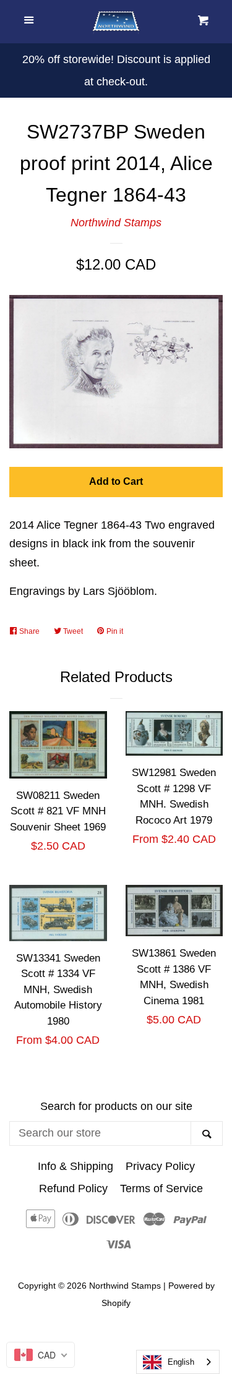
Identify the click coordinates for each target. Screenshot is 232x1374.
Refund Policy (73, 1188)
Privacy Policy (160, 1166)
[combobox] (178, 1362)
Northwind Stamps (116, 222)
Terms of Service (161, 1188)
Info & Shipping (75, 1166)
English (181, 1362)
